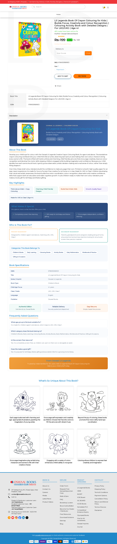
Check (88, 53)
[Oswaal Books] (18, 7)
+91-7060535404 (17, 502)
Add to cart (63, 76)
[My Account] (108, 8)
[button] (61, 36)
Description (13, 116)
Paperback (60, 69)
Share (59, 86)
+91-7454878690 (17, 509)
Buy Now (82, 76)
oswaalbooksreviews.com (43, 535)
